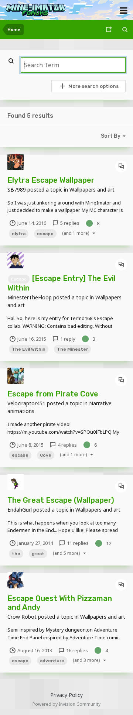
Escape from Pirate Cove (52, 393)
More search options (93, 86)
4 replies (67, 444)
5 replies (69, 223)
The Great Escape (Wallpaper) (60, 500)
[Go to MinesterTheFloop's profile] (15, 260)
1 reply (67, 339)
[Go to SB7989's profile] (15, 162)
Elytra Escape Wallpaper (51, 180)
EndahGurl (19, 509)
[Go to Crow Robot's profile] (15, 580)
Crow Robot (22, 616)
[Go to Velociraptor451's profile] (15, 376)
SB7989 (16, 189)
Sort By (110, 136)
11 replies (77, 543)
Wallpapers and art (92, 189)
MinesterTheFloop (29, 297)
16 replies (76, 650)
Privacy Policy (66, 694)
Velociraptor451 (26, 403)
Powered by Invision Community (66, 704)
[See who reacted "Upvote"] (89, 222)
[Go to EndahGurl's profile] (15, 482)
